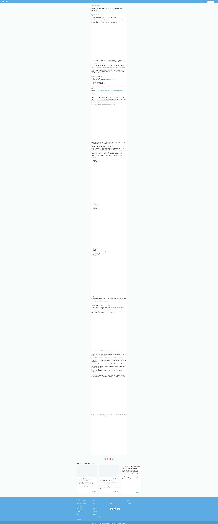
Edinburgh (95, 509)
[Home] (4, 2)
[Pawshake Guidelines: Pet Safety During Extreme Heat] (87, 479)
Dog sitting (78, 514)
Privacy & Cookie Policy (122, 523)
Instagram (129, 503)
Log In (204, 1)
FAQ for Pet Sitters (80, 508)
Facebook (129, 500)
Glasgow (95, 508)
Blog (111, 503)
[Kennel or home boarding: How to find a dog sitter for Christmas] (109, 479)
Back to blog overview (96, 5)
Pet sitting (78, 517)
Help (215, 1)
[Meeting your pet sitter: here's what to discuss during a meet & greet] (131, 479)
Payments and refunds (81, 505)
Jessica (95, 14)
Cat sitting (78, 516)
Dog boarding (79, 509)
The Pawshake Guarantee (81, 503)
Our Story (112, 500)
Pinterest (128, 505)
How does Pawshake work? (82, 500)
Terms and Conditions (114, 523)
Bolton (94, 514)
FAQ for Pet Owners (80, 506)
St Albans (95, 511)
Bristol (94, 505)
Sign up (199, 1)
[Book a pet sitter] (109, 435)
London (94, 500)
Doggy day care (79, 511)
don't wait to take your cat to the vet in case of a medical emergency (112, 90)
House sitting (79, 519)
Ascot (94, 506)
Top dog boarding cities (97, 516)
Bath (94, 503)
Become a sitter (210, 1)
